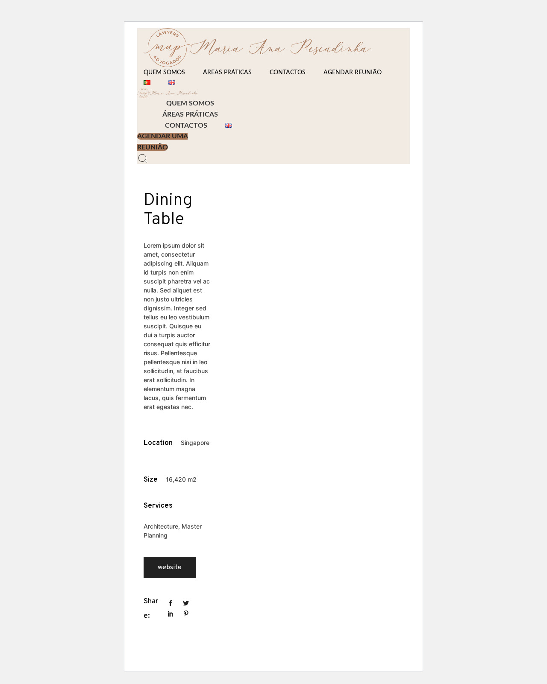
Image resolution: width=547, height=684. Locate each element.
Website (170, 567)
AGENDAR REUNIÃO (352, 73)
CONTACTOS (288, 73)
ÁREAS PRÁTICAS (227, 73)
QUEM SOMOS (164, 73)
